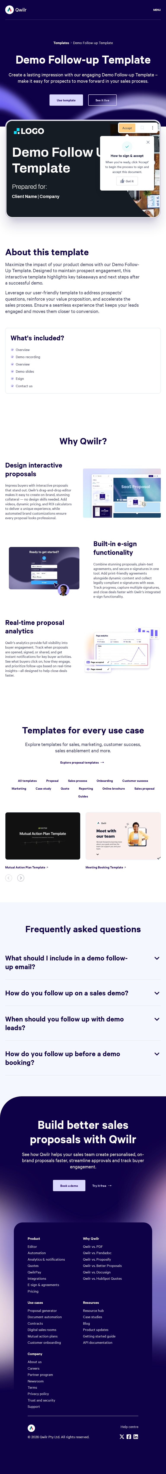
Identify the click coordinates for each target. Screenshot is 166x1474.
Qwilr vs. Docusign (97, 1272)
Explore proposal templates (79, 762)
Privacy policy (38, 1393)
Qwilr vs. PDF (93, 1246)
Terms (32, 1387)
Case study (43, 788)
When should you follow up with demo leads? (64, 1023)
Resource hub (93, 1310)
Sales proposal (144, 788)
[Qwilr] (16, 9)
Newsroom (36, 1380)
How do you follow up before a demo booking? (62, 1057)
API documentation (97, 1342)
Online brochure (113, 788)
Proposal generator (42, 1310)
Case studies (92, 1316)
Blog (86, 1323)
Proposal (52, 780)
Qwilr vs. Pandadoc (97, 1252)
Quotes (33, 1265)
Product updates (95, 1329)
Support (34, 1406)
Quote (65, 788)
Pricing (33, 1291)
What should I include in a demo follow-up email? (66, 962)
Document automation (45, 1316)
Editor (32, 1246)
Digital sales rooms (42, 1329)
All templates (27, 780)
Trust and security (41, 1400)
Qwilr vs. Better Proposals (102, 1265)
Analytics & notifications (46, 1259)
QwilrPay (34, 1272)
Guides (83, 796)
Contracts (35, 1323)
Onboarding (105, 780)
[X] (121, 1436)
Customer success (135, 780)
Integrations (37, 1278)
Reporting (86, 788)
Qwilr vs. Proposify (97, 1259)
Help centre (129, 1426)
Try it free (99, 1186)
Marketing (19, 788)
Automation (37, 1252)
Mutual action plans (42, 1336)
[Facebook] (128, 1436)
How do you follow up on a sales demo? (66, 992)
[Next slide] (20, 878)
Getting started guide (99, 1336)
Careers (33, 1368)
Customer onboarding (44, 1342)
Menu (157, 10)
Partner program (40, 1374)
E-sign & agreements (43, 1284)
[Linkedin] (135, 1436)
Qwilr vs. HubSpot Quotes (102, 1278)
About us (35, 1361)
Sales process (77, 780)
